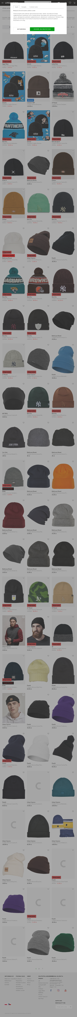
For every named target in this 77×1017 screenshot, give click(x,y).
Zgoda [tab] (16, 7)
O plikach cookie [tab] (33, 7)
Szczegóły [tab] (23, 7)
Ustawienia (21, 29)
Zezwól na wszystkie (42, 29)
